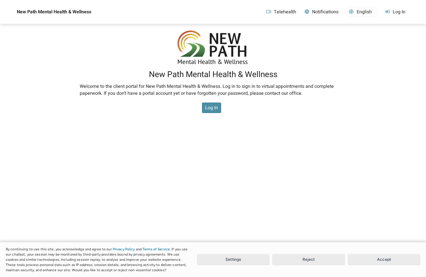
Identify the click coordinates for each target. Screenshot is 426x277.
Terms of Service (156, 249)
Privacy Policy (124, 249)
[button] (361, 12)
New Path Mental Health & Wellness (54, 11)
